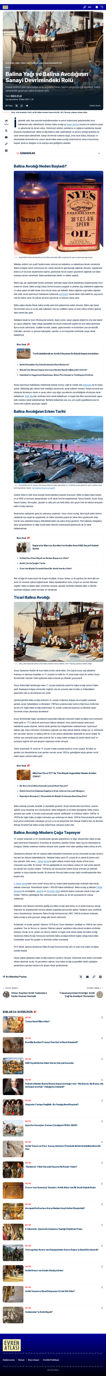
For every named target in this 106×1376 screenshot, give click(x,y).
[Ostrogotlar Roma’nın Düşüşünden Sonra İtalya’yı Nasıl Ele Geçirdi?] (13, 1252)
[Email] (6, 137)
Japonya (39, 891)
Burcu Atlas (16, 96)
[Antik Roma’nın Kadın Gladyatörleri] (13, 1273)
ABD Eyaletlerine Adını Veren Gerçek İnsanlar (49, 1063)
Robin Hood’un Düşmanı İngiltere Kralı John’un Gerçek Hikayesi (52, 791)
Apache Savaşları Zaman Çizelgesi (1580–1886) (51, 1125)
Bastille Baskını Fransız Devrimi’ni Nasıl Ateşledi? (51, 1042)
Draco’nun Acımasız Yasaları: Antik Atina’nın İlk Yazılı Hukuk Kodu (60, 1187)
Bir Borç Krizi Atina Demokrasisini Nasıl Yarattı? (44, 785)
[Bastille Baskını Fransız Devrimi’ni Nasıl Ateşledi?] (13, 1045)
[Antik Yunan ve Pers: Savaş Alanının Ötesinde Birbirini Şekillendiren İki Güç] (13, 1149)
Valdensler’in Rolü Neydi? (39, 1312)
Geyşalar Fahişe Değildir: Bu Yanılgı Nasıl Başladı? (52, 1104)
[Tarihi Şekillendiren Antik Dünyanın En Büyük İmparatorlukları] (24, 353)
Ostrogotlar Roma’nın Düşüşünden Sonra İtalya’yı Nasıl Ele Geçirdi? (61, 1249)
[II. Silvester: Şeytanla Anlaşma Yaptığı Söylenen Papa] (13, 1232)
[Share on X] (16, 105)
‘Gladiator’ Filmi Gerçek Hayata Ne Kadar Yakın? (51, 1166)
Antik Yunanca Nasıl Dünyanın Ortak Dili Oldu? (50, 1291)
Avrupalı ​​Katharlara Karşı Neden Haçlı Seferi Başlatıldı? (55, 1208)
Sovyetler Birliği (53, 891)
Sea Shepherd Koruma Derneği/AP (43, 488)
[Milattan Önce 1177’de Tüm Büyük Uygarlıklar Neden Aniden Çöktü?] (24, 775)
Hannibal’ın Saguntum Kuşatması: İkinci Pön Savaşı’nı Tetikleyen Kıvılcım (56, 375)
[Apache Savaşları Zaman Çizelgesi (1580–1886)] (13, 1128)
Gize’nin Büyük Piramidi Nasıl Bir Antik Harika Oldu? (46, 568)
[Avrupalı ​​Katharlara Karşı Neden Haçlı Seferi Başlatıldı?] (13, 1211)
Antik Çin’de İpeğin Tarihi (32, 563)
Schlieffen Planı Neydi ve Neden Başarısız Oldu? (44, 558)
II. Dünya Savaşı (20, 883)
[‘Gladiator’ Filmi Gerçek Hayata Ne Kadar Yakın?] (13, 1169)
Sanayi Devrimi (72, 124)
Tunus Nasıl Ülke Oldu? (37, 1021)
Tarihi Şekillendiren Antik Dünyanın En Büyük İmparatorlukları (66, 353)
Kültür (8, 67)
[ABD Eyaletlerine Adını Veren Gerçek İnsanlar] (13, 1066)
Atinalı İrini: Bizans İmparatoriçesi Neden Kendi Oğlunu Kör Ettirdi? (53, 370)
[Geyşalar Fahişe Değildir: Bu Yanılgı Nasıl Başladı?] (13, 1107)
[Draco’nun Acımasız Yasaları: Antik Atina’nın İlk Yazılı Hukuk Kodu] (13, 1190)
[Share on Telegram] (26, 105)
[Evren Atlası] (5, 7)
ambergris (87, 385)
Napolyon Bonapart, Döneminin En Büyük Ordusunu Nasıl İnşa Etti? (53, 796)
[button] (85, 7)
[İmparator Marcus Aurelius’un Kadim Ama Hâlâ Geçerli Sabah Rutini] (24, 547)
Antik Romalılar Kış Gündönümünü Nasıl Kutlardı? (44, 364)
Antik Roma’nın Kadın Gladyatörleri (44, 1270)
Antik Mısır (29, 396)
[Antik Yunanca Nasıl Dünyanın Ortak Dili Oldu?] (13, 1294)
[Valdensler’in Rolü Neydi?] (13, 1315)
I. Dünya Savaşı (42, 861)
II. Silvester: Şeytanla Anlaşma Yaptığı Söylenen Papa (53, 1229)
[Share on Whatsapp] (21, 105)
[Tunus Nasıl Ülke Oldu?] (13, 1024)
